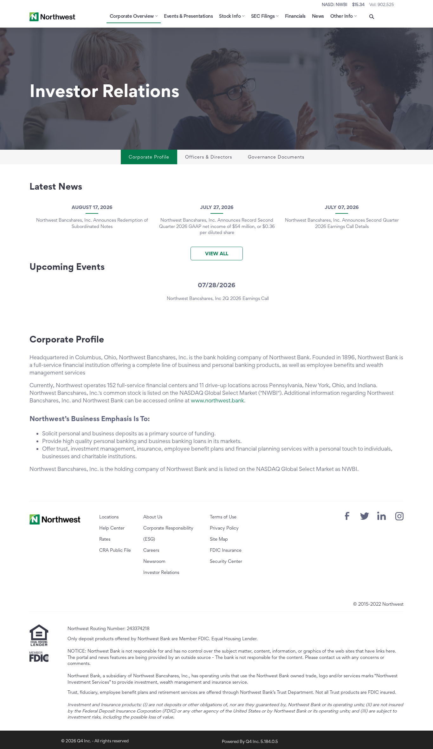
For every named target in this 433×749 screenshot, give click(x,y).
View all (216, 254)
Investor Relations (161, 572)
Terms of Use (223, 516)
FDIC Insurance (226, 550)
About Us (152, 516)
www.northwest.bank (217, 400)
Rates (104, 539)
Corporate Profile (149, 157)
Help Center (112, 528)
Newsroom (154, 561)
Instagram (399, 516)
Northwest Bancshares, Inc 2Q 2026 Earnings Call (218, 298)
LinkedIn (381, 515)
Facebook (347, 516)
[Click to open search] (372, 17)
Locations (109, 516)
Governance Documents (276, 157)
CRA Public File (115, 550)
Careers (151, 550)
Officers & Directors (208, 157)
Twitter (364, 516)
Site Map (219, 539)
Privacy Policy (224, 528)
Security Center (226, 561)
